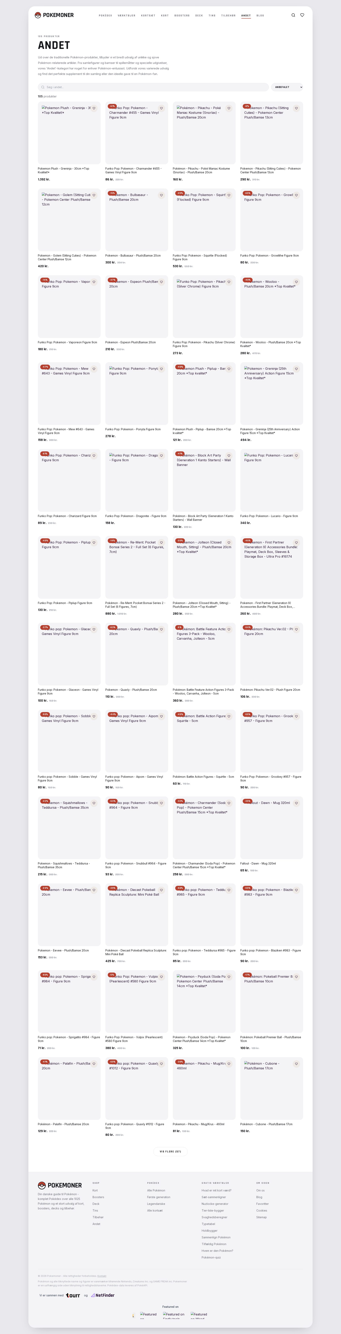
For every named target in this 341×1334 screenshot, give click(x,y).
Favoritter (262, 1203)
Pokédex (105, 15)
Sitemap (261, 1217)
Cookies (261, 1210)
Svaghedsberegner (214, 1217)
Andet (246, 15)
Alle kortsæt (155, 1210)
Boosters (182, 15)
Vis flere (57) (170, 1151)
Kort (165, 15)
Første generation (158, 1197)
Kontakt (101, 1275)
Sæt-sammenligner (214, 1197)
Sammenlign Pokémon (216, 1237)
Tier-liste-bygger (213, 1210)
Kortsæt (148, 15)
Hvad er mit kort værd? (216, 1190)
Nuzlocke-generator (215, 1203)
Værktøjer (127, 15)
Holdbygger (209, 1230)
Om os (260, 1190)
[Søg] (293, 15)
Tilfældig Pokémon (214, 1244)
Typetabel (208, 1224)
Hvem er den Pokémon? (217, 1250)
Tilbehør (228, 15)
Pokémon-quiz (211, 1257)
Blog (260, 15)
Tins (212, 15)
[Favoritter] (302, 15)
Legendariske (156, 1203)
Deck (199, 15)
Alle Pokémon (156, 1190)
